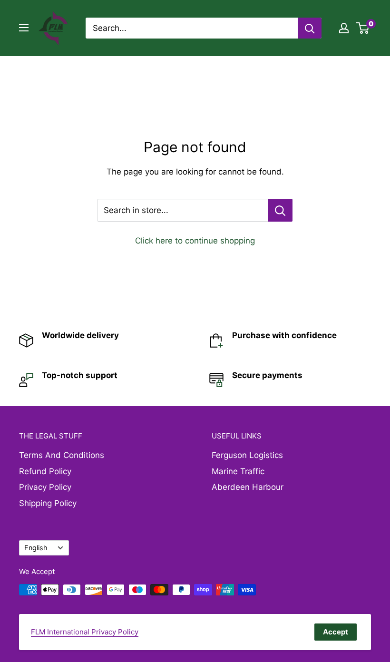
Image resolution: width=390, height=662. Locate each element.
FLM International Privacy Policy (84, 631)
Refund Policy (45, 471)
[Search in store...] (280, 210)
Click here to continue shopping (195, 240)
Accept (335, 631)
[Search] (310, 28)
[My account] (344, 28)
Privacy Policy (45, 487)
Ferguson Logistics (247, 455)
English (36, 548)
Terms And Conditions (61, 455)
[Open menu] (24, 27)
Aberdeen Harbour (247, 487)
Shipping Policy (48, 503)
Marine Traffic (238, 471)
